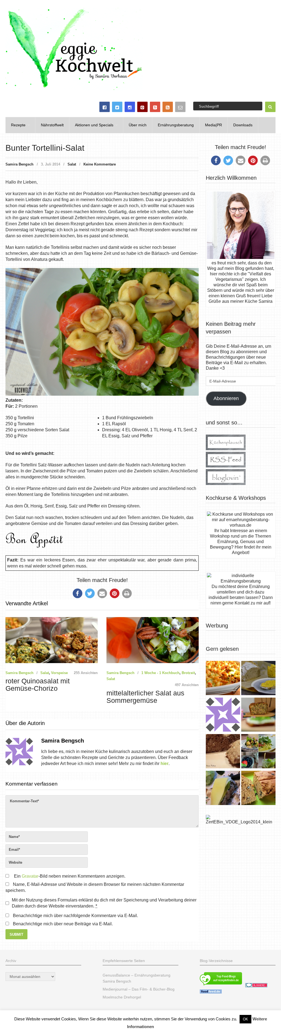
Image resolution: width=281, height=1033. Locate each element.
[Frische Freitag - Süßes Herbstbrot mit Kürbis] (258, 788)
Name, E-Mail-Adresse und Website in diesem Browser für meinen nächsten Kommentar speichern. (94, 887)
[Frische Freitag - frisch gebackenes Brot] (223, 788)
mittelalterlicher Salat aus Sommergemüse (145, 696)
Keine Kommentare (99, 164)
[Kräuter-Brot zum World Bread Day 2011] (223, 752)
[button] (77, 593)
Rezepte (18, 125)
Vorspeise (59, 673)
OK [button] (245, 1019)
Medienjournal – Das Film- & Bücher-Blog (139, 989)
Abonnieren (226, 398)
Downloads (242, 125)
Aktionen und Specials (94, 125)
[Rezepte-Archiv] (258, 752)
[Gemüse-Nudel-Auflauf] (223, 679)
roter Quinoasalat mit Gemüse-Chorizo (37, 684)
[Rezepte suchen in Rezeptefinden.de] (221, 986)
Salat (72, 164)
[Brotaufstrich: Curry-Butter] (258, 679)
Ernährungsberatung (176, 125)
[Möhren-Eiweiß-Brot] (258, 715)
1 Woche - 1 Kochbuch (160, 673)
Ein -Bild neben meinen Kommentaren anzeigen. (69, 876)
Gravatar (30, 876)
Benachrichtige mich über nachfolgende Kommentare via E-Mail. (75, 915)
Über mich (138, 125)
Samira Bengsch (19, 164)
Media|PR (213, 125)
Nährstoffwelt (52, 125)
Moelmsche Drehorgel (122, 997)
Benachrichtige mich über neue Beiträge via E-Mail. (63, 923)
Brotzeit (188, 673)
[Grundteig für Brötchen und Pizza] (223, 715)
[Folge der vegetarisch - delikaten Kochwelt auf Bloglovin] (226, 483)
